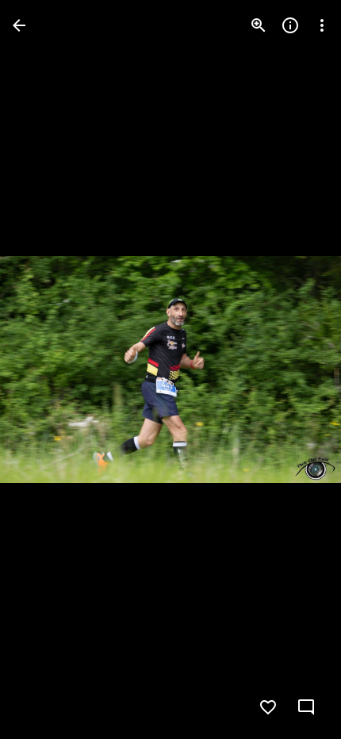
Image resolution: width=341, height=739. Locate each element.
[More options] (322, 25)
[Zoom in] (258, 25)
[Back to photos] (19, 25)
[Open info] (290, 25)
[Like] (268, 707)
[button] (44, 369)
